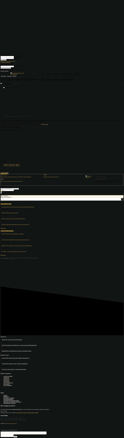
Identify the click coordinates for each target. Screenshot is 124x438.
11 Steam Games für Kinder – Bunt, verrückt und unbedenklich (14, 363)
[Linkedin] (116, 71)
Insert (15, 436)
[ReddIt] (24, 169)
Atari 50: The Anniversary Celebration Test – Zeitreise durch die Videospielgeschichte (19, 345)
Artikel (45, 174)
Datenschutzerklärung (5, 62)
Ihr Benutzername (18, 56)
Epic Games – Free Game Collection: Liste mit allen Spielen (14, 251)
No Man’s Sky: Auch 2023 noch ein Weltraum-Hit (12, 339)
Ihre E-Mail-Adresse (18, 66)
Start (2, 258)
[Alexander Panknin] (1, 83)
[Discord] (110, 71)
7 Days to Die (9, 76)
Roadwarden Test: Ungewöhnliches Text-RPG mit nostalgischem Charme (16, 351)
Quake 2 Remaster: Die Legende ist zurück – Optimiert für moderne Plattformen (16, 176)
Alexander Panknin (8, 83)
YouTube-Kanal (44, 124)
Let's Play (14, 76)
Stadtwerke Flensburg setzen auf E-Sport (51, 176)
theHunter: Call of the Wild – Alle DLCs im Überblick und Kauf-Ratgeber (17, 245)
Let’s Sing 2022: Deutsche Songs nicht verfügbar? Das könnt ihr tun (15, 239)
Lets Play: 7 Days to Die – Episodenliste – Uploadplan (13, 233)
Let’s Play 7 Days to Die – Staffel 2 (11, 164)
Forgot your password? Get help (8, 61)
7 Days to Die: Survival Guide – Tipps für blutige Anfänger (14, 369)
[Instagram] (114, 71)
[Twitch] (118, 71)
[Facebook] (112, 71)
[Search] (122, 199)
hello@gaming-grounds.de (11, 423)
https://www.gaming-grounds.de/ (101, 178)
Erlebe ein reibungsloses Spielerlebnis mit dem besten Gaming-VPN (15, 224)
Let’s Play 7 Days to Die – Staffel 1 (11, 165)
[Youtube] (122, 71)
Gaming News (3, 76)
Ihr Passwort (17, 58)
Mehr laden (3, 228)
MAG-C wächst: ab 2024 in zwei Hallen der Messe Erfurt (12, 181)
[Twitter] (120, 71)
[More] (29, 169)
